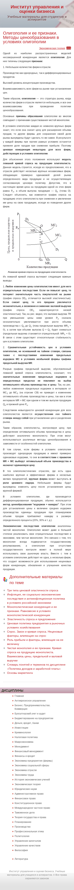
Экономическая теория (52, 48)
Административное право (29, 793)
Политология (22, 836)
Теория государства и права (30, 817)
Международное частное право (32, 807)
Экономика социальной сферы (32, 765)
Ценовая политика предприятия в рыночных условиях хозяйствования (36, 625)
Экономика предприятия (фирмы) (34, 760)
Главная (19, 695)
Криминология (23, 732)
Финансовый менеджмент (29, 751)
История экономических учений (32, 779)
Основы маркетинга (20, 673)
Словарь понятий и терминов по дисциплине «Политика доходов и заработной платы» (36, 666)
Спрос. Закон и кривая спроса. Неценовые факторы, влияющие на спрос (35, 633)
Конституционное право (28, 803)
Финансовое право (25, 798)
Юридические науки (26, 788)
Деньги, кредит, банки (27, 722)
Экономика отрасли (26, 770)
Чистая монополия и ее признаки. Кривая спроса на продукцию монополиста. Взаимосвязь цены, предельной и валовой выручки (34, 654)
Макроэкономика (24, 741)
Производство (23, 826)
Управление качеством (27, 845)
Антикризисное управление (30, 700)
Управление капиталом (28, 840)
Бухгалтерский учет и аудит (30, 713)
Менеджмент (22, 746)
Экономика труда (24, 774)
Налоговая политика (26, 737)
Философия (21, 850)
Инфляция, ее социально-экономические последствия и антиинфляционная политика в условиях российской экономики (36, 598)
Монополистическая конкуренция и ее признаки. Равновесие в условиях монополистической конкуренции (32, 611)
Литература (21, 858)
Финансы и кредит (25, 755)
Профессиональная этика (29, 831)
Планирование (23, 821)
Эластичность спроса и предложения (31, 619)
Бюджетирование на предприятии (34, 718)
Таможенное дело (25, 812)
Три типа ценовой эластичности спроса (32, 590)
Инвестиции (21, 727)
